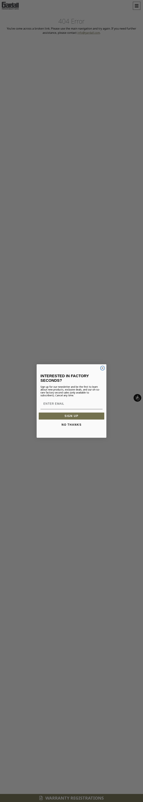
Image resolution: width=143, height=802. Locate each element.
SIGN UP (71, 415)
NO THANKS (72, 424)
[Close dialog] (102, 368)
